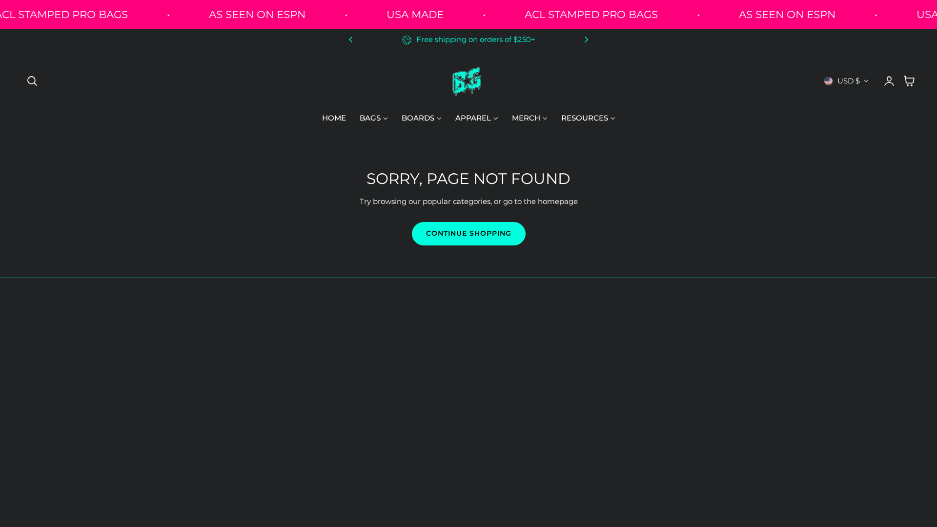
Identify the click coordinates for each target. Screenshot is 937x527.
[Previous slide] (350, 39)
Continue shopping (468, 233)
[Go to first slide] (586, 39)
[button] (32, 81)
